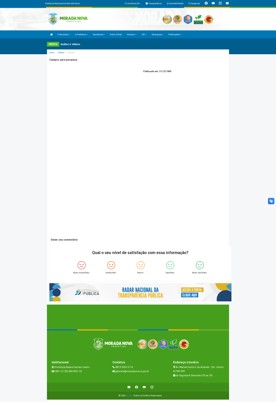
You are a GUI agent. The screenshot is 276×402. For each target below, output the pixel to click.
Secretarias (98, 34)
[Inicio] (51, 34)
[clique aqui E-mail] (129, 387)
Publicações (174, 34)
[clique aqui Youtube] (144, 387)
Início (51, 52)
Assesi (129, 395)
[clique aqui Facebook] (136, 387)
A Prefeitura (81, 34)
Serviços (131, 34)
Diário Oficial (116, 34)
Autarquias (157, 34)
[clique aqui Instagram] (152, 387)
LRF (144, 34)
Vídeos (61, 52)
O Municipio (63, 34)
